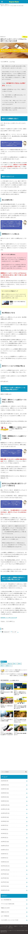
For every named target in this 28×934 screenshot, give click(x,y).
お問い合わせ (10, 927)
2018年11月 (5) (5, 849)
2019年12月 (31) (5, 805)
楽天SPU (11, 663)
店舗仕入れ (5, 912)
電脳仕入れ (4, 661)
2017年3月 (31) (5, 878)
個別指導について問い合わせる (8, 617)
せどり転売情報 (6, 899)
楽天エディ (10, 665)
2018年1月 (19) (5, 861)
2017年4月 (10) (5, 874)
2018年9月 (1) (4, 853)
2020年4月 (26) (5, 793)
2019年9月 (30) (5, 817)
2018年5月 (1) (4, 857)
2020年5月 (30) (5, 789)
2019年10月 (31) (5, 813)
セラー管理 (5, 916)
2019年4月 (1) (4, 833)
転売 (20, 663)
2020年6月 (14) (5, 784)
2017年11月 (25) (5, 870)
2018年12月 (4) (5, 845)
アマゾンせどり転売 (7, 903)
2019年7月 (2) (4, 825)
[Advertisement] (14, 21)
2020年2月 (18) (5, 797)
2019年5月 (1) (4, 829)
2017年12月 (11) (5, 866)
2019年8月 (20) (5, 821)
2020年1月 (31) (5, 801)
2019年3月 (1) (4, 837)
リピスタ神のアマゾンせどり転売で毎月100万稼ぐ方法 (16, 930)
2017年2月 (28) (5, 882)
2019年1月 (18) (5, 841)
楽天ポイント (4, 663)
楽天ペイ (3, 665)
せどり (16, 663)
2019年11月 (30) (5, 809)
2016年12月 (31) (5, 890)
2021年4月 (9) (4, 780)
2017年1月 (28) (5, 886)
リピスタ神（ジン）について (9, 920)
